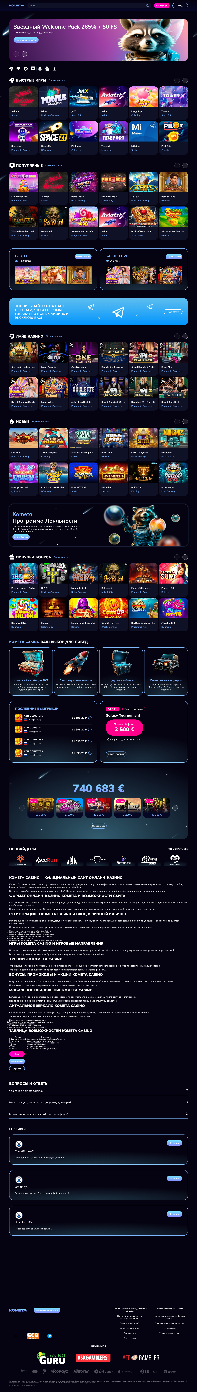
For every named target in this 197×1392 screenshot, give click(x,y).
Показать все (98, 826)
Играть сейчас (83, 256)
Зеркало (17, 1068)
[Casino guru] (51, 1357)
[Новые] (40, 68)
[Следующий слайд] (24, 54)
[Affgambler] (140, 1358)
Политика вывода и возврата (169, 1309)
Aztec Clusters (33, 727)
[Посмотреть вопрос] (187, 1090)
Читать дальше (116, 754)
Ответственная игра (129, 1328)
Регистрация (162, 5)
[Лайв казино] (26, 68)
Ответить (174, 1143)
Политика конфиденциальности (169, 1323)
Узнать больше (21, 537)
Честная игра (169, 1328)
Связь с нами (129, 1338)
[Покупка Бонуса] (47, 68)
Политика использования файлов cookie (169, 1317)
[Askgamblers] (93, 1358)
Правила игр (130, 1333)
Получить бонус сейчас (26, 40)
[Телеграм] (49, 1336)
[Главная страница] (17, 5)
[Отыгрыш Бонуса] (54, 68)
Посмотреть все (57, 80)
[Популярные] (33, 68)
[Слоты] (18, 68)
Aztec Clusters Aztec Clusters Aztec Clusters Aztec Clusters (43, 716)
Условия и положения (169, 1333)
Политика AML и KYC (129, 1323)
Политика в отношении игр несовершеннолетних (129, 1317)
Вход (180, 5)
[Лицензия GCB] (33, 1336)
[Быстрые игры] (11, 68)
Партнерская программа (47, 1310)
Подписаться (173, 312)
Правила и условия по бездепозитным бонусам (129, 1310)
